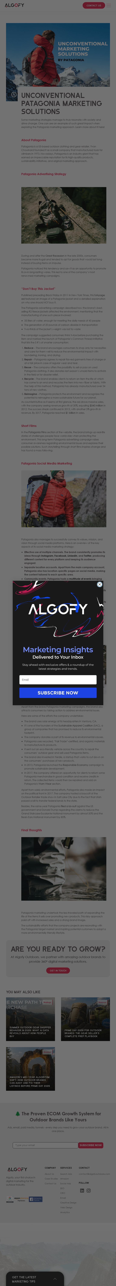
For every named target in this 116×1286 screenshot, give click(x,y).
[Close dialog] (99, 584)
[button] (58, 696)
